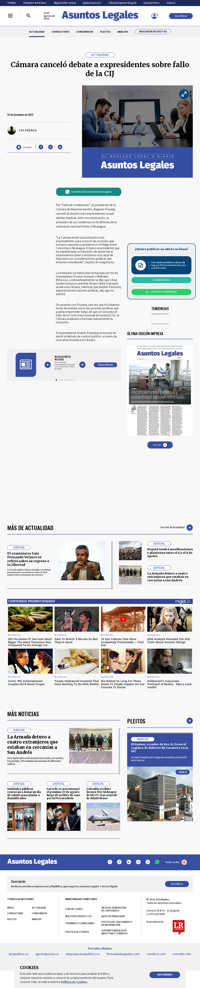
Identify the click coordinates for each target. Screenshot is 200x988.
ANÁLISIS (122, 31)
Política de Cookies (74, 982)
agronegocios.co (47, 954)
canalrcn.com (156, 954)
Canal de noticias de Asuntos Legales (91, 191)
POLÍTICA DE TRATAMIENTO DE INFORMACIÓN (116, 923)
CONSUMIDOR (84, 31)
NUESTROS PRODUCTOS (78, 916)
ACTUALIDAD (37, 31)
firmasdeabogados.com (122, 954)
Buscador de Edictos (153, 31)
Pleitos (136, 721)
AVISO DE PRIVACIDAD (113, 916)
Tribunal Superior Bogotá (122, 2)
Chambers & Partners (34, 2)
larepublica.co (18, 954)
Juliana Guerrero (92, 2)
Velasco (171, 2)
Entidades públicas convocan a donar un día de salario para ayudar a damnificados (24, 793)
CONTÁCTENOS (74, 909)
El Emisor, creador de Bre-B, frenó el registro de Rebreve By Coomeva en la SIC (159, 748)
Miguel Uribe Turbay (65, 2)
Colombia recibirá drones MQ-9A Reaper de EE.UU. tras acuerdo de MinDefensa (101, 793)
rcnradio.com (182, 954)
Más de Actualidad (30, 527)
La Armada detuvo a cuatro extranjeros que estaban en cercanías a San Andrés (167, 577)
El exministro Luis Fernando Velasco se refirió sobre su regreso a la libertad (28, 559)
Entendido (164, 974)
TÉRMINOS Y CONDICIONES (80, 923)
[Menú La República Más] (10, 15)
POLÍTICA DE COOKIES (77, 931)
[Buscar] (28, 15)
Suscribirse (181, 15)
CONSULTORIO (60, 31)
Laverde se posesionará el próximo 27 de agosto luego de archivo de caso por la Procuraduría (63, 793)
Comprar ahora (161, 279)
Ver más (157, 445)
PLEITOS (105, 31)
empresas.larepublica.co (82, 954)
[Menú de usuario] (154, 16)
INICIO (10, 907)
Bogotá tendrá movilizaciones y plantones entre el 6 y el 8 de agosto (170, 553)
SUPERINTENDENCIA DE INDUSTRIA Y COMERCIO (114, 932)
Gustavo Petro (151, 2)
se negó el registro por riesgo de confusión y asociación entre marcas (159, 759)
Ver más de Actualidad (172, 527)
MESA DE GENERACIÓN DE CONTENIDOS (113, 909)
